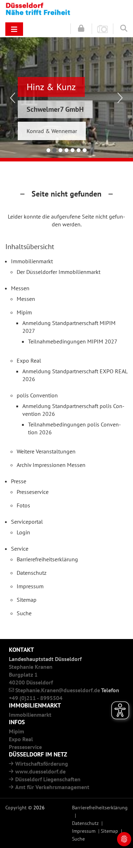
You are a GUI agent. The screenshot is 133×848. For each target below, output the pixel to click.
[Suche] (124, 28)
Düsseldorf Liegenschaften (48, 779)
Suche (78, 838)
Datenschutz (85, 823)
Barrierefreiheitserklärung (100, 807)
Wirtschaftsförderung (41, 763)
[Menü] (14, 29)
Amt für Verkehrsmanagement (52, 787)
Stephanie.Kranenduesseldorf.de (57, 690)
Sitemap (109, 830)
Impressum (83, 830)
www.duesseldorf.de (40, 771)
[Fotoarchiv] (102, 28)
